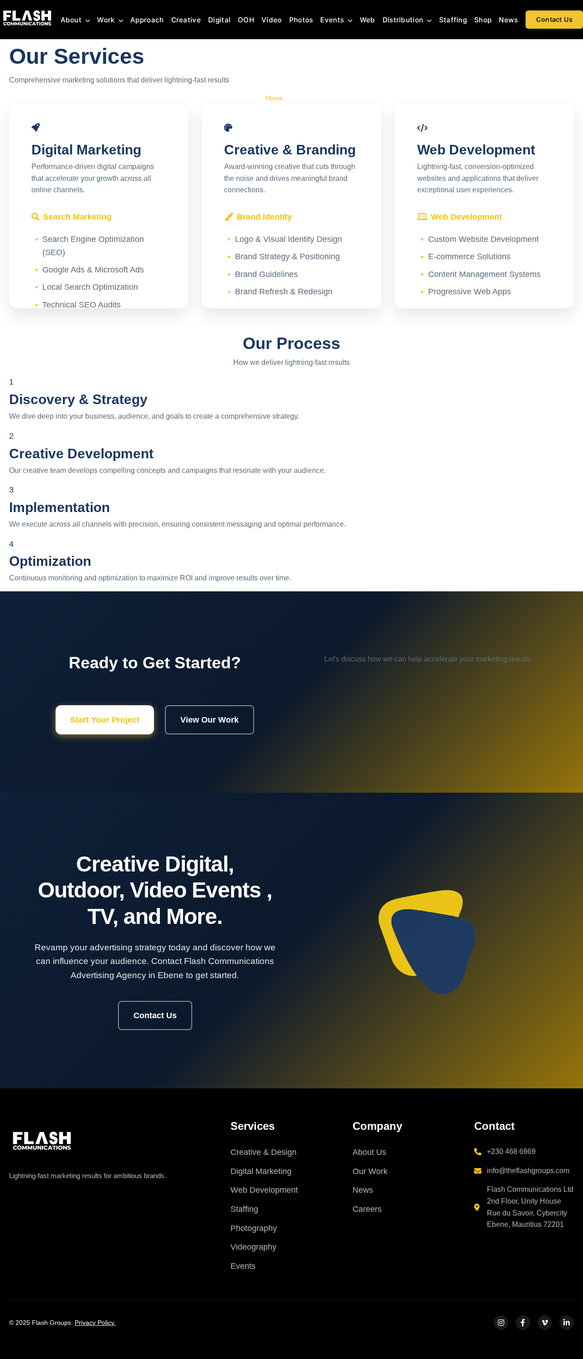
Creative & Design (263, 1152)
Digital (219, 19)
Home (274, 98)
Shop (482, 19)
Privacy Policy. (95, 1322)
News (508, 19)
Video (271, 19)
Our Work (370, 1171)
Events (333, 19)
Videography (253, 1246)
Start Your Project (104, 719)
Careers (367, 1209)
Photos (301, 19)
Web (367, 19)
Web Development (264, 1190)
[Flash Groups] (41, 1140)
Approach (147, 19)
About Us (369, 1152)
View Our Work (209, 719)
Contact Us (554, 20)
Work (107, 19)
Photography (253, 1228)
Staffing (453, 19)
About (72, 19)
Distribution (404, 19)
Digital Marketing (261, 1171)
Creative (186, 19)
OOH (246, 19)
